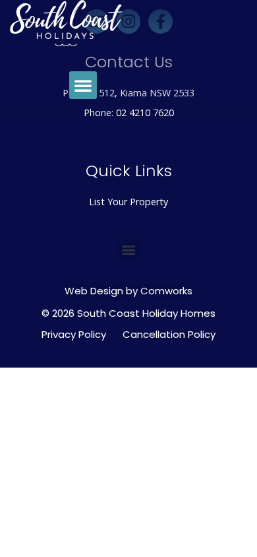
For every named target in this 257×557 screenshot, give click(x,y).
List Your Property (128, 201)
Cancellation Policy (169, 334)
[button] (83, 85)
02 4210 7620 (145, 112)
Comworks (166, 291)
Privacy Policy (74, 334)
